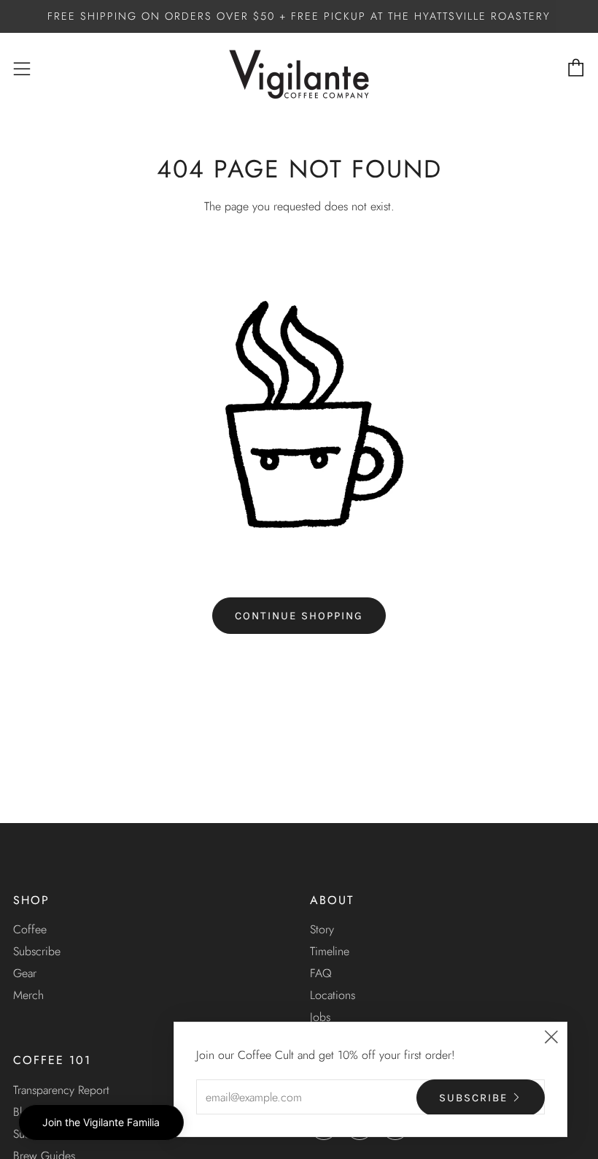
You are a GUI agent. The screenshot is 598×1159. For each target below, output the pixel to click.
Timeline (329, 951)
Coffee (30, 929)
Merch (28, 995)
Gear (24, 973)
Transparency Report (61, 1090)
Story (322, 929)
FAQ (321, 973)
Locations (332, 995)
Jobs (320, 1017)
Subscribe (37, 951)
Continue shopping (299, 615)
